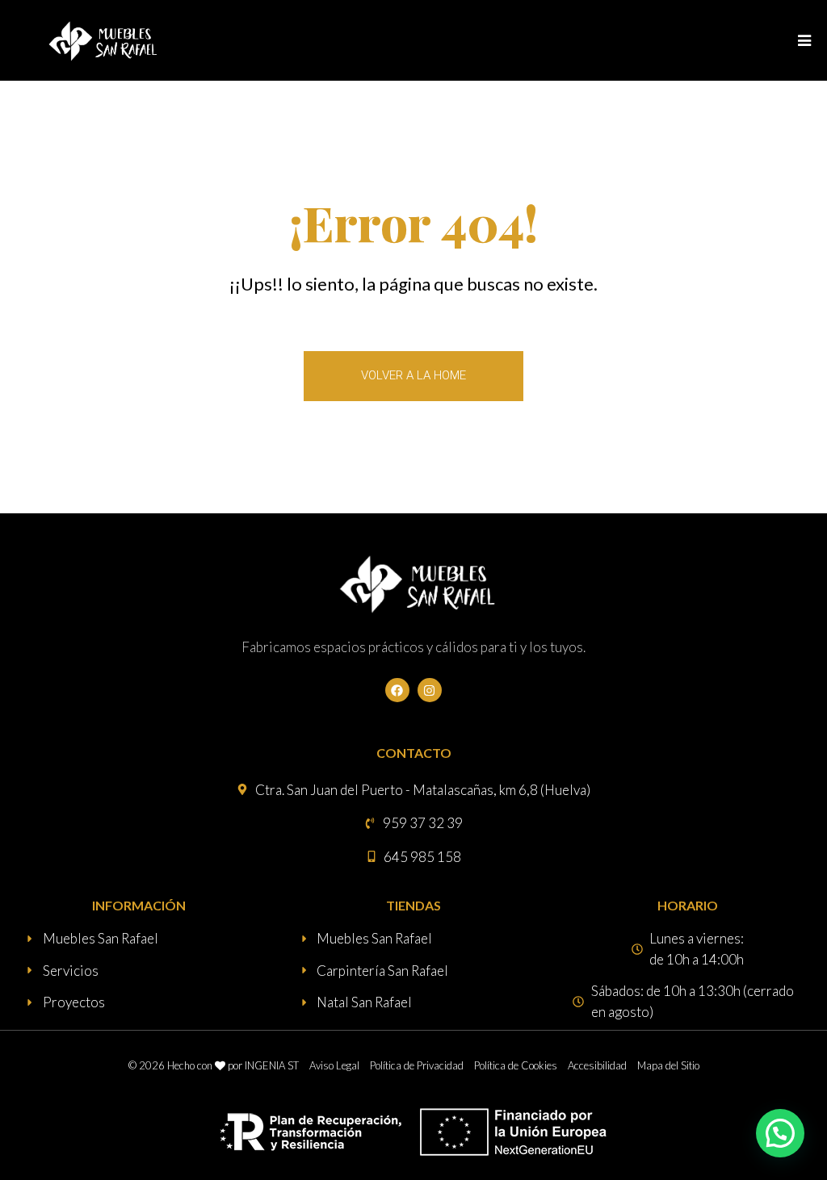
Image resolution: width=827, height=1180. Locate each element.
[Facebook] (397, 690)
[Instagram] (430, 690)
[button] (780, 1133)
